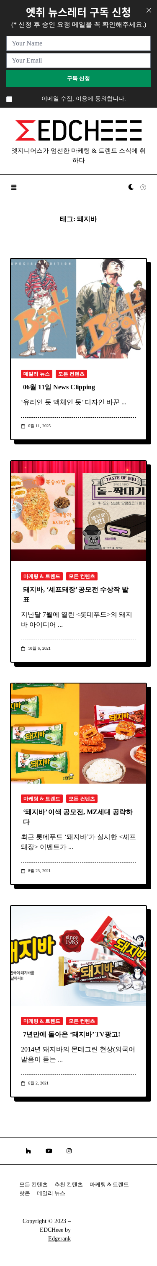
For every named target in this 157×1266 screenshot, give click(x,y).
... (123, 402)
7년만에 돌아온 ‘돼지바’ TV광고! (71, 1034)
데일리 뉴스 (36, 374)
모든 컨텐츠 (71, 374)
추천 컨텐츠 (68, 1185)
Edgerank (59, 1239)
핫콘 (24, 1193)
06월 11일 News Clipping (59, 387)
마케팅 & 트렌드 (41, 576)
